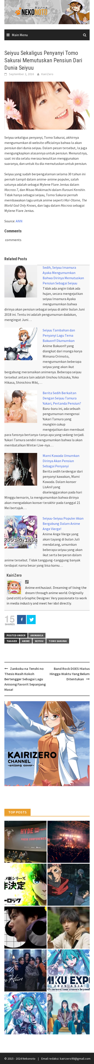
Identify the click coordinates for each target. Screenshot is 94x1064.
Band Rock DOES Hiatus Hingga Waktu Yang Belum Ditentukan (70, 673)
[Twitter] (31, 619)
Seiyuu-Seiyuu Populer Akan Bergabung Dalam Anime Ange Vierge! (63, 523)
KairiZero (47, 74)
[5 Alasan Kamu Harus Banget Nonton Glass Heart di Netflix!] (25, 970)
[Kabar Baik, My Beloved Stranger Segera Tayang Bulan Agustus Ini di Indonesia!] (68, 928)
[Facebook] (21, 619)
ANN (19, 221)
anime (26, 641)
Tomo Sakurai (58, 641)
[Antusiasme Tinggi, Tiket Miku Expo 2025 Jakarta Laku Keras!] (68, 970)
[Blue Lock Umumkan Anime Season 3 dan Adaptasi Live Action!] (25, 885)
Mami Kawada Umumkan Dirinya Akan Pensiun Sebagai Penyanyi (61, 460)
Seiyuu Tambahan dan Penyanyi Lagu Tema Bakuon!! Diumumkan (59, 335)
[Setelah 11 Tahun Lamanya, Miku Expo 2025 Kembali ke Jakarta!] (25, 1013)
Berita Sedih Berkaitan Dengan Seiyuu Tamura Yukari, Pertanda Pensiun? (62, 398)
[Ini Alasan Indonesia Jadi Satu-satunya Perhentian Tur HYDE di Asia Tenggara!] (25, 842)
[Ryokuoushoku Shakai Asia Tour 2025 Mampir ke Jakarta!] (68, 1013)
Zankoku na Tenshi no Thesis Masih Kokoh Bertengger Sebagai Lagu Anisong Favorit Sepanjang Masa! (25, 679)
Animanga (36, 635)
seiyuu (39, 641)
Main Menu (20, 35)
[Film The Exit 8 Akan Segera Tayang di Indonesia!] (25, 928)
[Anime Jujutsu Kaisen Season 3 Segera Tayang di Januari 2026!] (68, 885)
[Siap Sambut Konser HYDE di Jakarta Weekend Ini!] (68, 842)
